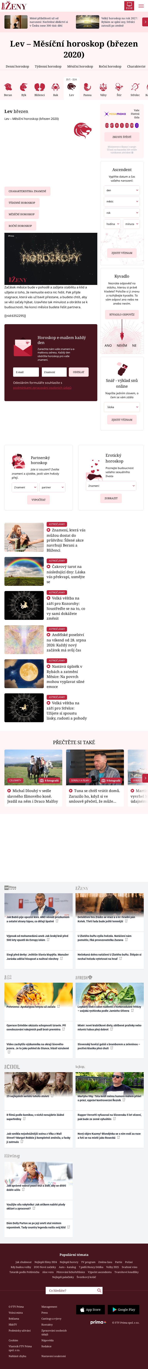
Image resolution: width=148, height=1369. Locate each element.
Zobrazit (111, 498)
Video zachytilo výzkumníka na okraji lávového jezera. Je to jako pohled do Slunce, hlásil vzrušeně (38, 1046)
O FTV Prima (16, 1306)
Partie (118, 1262)
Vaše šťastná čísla (135, 114)
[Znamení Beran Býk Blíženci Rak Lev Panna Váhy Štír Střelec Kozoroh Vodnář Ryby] (54, 372)
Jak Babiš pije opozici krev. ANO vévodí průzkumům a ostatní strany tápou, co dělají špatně (38, 919)
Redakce (46, 1346)
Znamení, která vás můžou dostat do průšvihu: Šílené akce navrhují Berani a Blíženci (66, 540)
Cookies (13, 1340)
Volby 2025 (112, 1267)
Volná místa (16, 1312)
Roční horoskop (110, 66)
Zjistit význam (122, 253)
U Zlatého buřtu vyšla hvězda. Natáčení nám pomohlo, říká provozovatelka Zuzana (104, 938)
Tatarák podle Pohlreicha (24, 1272)
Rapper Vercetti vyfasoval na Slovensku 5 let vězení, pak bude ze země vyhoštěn (109, 1116)
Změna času (105, 1262)
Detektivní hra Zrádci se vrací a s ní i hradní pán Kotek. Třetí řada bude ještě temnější (106, 919)
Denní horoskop (17, 66)
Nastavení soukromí (53, 1356)
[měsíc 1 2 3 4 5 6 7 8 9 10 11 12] (122, 201)
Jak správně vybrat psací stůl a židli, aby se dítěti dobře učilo (36, 1187)
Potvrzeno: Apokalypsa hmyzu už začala (31, 1006)
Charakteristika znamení (27, 191)
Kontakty (47, 1324)
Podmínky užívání (20, 1330)
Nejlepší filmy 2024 (45, 1262)
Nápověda (47, 1340)
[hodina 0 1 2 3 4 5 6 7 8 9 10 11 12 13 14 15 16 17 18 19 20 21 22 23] (112, 224)
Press (44, 1312)
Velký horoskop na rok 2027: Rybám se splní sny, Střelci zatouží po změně (119, 21)
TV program (88, 1262)
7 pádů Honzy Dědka (91, 1267)
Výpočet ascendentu (100, 1272)
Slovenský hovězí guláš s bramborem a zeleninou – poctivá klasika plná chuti (109, 1046)
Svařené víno (129, 1267)
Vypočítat (38, 500)
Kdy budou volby (21, 1267)
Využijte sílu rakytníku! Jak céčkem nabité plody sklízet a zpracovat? (36, 1206)
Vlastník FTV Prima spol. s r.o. (20, 1348)
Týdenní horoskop (48, 66)
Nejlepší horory (69, 1262)
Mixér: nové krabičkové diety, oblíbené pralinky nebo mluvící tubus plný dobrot (109, 1027)
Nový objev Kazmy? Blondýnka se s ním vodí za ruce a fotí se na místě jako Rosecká (109, 1135)
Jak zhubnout (24, 1262)
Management (49, 1306)
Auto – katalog (67, 1267)
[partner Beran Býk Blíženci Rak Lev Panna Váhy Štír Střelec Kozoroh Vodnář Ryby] (52, 487)
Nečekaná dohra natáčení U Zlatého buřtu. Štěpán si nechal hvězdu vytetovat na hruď (109, 956)
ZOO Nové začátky (45, 1267)
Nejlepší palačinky (63, 1277)
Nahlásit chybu (17, 1356)
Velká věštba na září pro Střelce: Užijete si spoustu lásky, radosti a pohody (67, 710)
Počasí (129, 1262)
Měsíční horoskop (80, 66)
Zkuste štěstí (122, 137)
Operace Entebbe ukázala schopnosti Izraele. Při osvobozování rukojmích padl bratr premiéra (36, 1027)
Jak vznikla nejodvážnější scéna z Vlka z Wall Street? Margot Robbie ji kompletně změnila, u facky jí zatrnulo (38, 1138)
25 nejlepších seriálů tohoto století (28, 1096)
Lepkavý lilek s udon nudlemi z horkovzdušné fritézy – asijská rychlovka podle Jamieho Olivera (109, 1008)
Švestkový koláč (86, 1277)
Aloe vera (48, 1272)
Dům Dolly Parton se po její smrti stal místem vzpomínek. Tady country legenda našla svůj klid (36, 1225)
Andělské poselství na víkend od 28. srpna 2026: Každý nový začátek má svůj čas (66, 642)
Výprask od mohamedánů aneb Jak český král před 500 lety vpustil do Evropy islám (37, 938)
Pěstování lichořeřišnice (70, 1272)
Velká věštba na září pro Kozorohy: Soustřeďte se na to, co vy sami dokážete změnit (66, 608)
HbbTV (13, 1324)
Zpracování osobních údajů (54, 1332)
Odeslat (78, 372)
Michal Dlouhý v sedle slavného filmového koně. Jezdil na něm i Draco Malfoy (32, 796)
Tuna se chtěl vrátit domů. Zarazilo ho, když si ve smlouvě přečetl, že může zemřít (94, 798)
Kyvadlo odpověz (122, 314)
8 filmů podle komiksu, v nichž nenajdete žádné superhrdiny (35, 1116)
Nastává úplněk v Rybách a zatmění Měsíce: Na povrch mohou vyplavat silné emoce (65, 676)
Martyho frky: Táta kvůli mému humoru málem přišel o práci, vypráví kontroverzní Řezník (109, 1098)
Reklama (14, 1318)
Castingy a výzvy (51, 1318)
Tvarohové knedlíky (126, 1272)
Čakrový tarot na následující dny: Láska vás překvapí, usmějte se (66, 574)
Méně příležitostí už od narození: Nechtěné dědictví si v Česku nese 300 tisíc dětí (49, 21)
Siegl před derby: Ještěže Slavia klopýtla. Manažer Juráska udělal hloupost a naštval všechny (38, 956)
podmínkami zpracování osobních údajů (42, 388)
